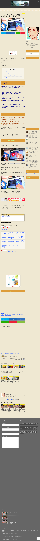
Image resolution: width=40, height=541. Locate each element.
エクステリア (22, 424)
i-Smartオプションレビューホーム (8, 536)
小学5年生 (21, 314)
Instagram (17, 399)
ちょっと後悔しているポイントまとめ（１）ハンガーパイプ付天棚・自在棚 (33, 136)
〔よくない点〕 (7, 73)
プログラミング (9, 314)
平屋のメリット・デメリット (5, 530)
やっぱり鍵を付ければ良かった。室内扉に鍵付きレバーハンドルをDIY (33, 132)
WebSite (9, 399)
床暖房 (31, 431)
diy (20, 423)
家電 (29, 431)
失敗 (24, 431)
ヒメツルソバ (22, 428)
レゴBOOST (17, 163)
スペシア (28, 41)
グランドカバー (34, 424)
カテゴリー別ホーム (10, 533)
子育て (3, 313)
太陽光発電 (21, 431)
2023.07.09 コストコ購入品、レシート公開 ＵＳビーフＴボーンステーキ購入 (12, 522)
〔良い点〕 (6, 71)
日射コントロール (12, 530)
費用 (33, 432)
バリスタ (35, 427)
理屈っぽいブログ (8, 539)
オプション (26, 424)
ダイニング (24, 427)
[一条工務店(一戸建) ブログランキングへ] (4, 251)
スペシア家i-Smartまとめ (18, 536)
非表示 (15, 69)
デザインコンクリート (30, 427)
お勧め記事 (3, 528)
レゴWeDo (12, 163)
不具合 (34, 428)
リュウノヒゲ (26, 428)
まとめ (32, 423)
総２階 (31, 432)
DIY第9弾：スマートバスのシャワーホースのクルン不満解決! (33, 155)
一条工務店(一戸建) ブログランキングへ (14, 251)
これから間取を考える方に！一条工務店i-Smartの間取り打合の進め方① (33, 140)
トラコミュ (11, 237)
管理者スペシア (9, 394)
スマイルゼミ (4, 314)
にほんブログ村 (4, 229)
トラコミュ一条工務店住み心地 (4, 237)
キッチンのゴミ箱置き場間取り (31, 530)
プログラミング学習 (15, 314)
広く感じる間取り (18, 530)
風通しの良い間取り (23, 530)
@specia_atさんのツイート (30, 173)
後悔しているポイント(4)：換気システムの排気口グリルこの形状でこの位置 (33, 148)
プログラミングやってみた (9, 75)
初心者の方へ (16, 533)
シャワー (21, 427)
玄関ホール (24, 432)
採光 (35, 431)
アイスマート (35, 423)
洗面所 (21, 432)
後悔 (33, 431)
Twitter (13, 399)
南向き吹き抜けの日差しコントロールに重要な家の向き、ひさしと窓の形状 (33, 161)
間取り (35, 432)
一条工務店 (30, 428)
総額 (28, 432)
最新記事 (4, 533)
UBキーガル (26, 423)
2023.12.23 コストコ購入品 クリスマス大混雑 (12, 517)
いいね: (7, 77)
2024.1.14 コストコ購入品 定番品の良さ (12, 513)
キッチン (29, 424)
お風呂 (29, 423)
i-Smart (23, 423)
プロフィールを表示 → (30, 47)
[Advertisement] (13, 42)
